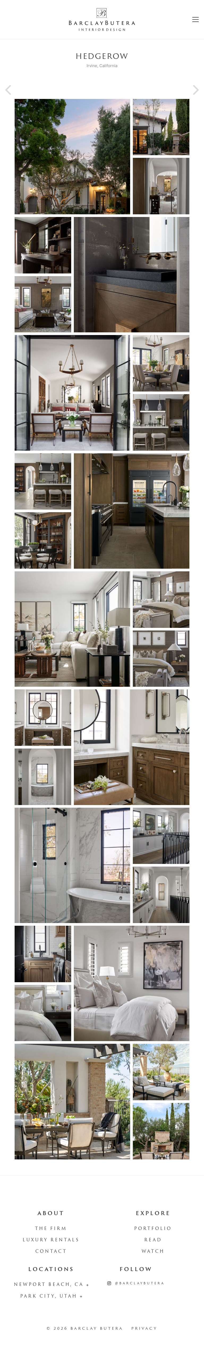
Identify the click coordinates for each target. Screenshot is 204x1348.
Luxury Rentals (51, 1240)
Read (153, 1240)
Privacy (144, 1329)
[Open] (195, 19)
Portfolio (153, 1229)
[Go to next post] (194, 90)
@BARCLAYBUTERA (140, 1283)
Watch (153, 1252)
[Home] (102, 19)
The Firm (51, 1229)
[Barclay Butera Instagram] (109, 1283)
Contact (51, 1252)
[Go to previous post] (9, 90)
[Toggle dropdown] (87, 1285)
